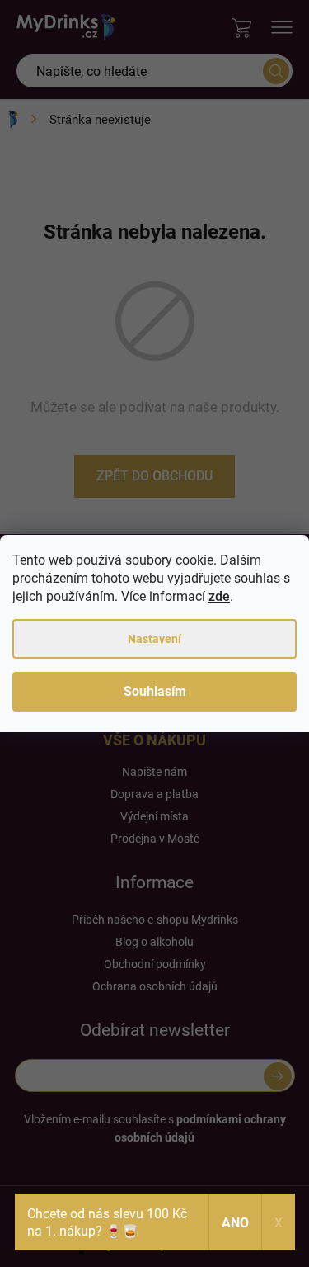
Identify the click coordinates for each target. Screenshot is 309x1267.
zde (219, 596)
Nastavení (154, 638)
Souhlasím (155, 691)
